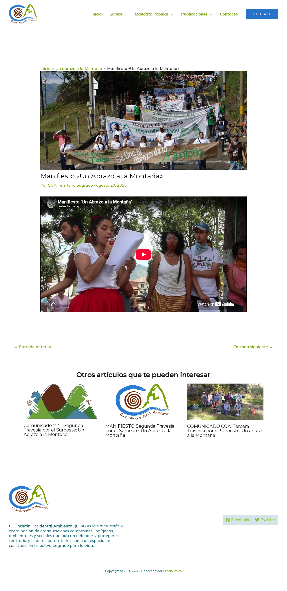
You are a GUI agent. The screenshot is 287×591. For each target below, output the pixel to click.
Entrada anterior (32, 346)
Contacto (229, 14)
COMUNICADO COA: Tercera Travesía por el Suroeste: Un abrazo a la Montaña (225, 431)
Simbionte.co (172, 571)
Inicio (96, 14)
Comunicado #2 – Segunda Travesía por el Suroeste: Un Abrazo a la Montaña (54, 430)
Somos (116, 14)
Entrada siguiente (253, 346)
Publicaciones (194, 14)
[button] (262, 14)
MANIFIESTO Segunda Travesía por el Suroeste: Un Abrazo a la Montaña (139, 430)
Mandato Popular (151, 14)
